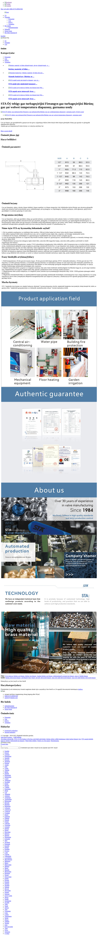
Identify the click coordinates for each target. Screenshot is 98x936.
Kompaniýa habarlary (11, 730)
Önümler (7, 17)
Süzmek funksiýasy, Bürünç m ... (21, 77)
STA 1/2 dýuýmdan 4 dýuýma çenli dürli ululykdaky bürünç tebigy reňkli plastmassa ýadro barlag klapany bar (47, 739)
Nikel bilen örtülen (31, 741)
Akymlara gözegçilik (7, 739)
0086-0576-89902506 (11, 696)
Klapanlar (11, 19)
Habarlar (7, 29)
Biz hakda (8, 26)
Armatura (11, 24)
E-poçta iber (4, 744)
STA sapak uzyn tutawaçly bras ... (21, 91)
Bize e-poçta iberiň (6, 131)
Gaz (9, 21)
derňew (80, 689)
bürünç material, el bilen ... (19, 69)
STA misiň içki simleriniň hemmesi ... (22, 84)
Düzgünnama (55, 741)
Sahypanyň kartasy (6, 737)
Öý (6, 15)
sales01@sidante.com (11, 698)
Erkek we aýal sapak (43, 741)
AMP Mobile (17, 737)
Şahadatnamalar (13, 27)
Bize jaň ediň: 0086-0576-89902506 (12, 9)
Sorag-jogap (8, 31)
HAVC (10, 22)
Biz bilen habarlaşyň (11, 33)
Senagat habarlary (10, 732)
